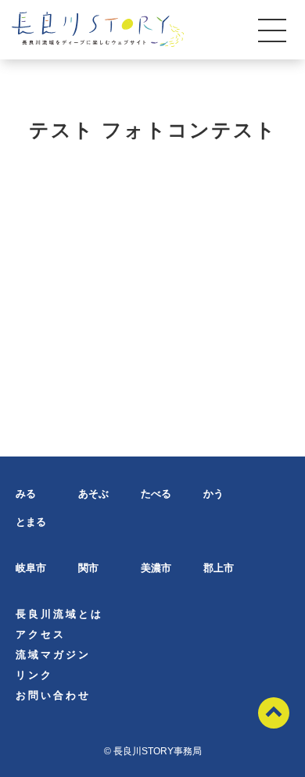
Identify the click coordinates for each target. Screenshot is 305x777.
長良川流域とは (59, 614)
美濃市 (156, 568)
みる (26, 494)
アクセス (41, 634)
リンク (34, 675)
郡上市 (218, 568)
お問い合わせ (53, 695)
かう (213, 494)
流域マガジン (53, 655)
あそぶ (93, 494)
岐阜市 (31, 568)
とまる (31, 522)
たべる (156, 494)
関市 (88, 568)
